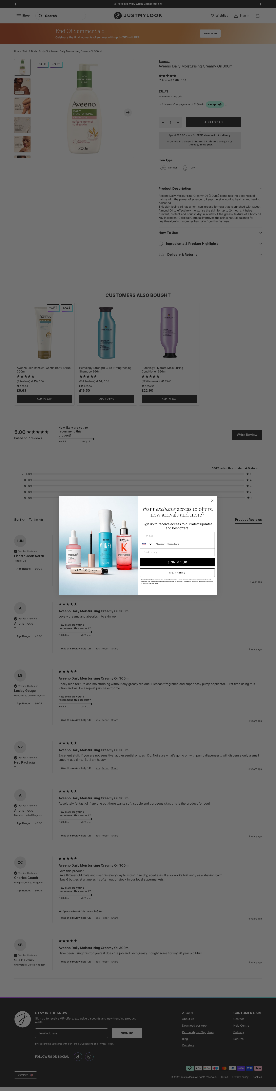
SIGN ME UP (177, 562)
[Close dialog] (212, 500)
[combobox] (146, 544)
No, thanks (177, 572)
